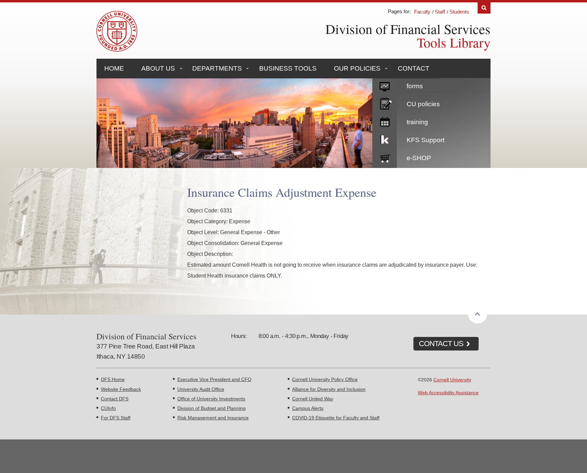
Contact (413, 68)
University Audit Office (200, 389)
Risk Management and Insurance (213, 417)
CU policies (423, 104)
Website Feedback (121, 389)
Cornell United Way (312, 398)
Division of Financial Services (408, 29)
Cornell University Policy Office (325, 379)
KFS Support (425, 140)
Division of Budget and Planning (211, 408)
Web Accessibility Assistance (448, 392)
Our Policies (357, 68)
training (417, 122)
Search (484, 8)
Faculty (422, 12)
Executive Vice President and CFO (214, 379)
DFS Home (113, 379)
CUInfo (108, 408)
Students (459, 12)
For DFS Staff (115, 417)
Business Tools (288, 68)
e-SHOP (419, 158)
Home (114, 68)
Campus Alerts (307, 408)
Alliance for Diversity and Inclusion (329, 389)
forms (415, 86)
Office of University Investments (211, 398)
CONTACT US (441, 343)
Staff (440, 12)
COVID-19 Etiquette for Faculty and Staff (335, 417)
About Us (158, 68)
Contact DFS (114, 398)
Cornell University (452, 379)
